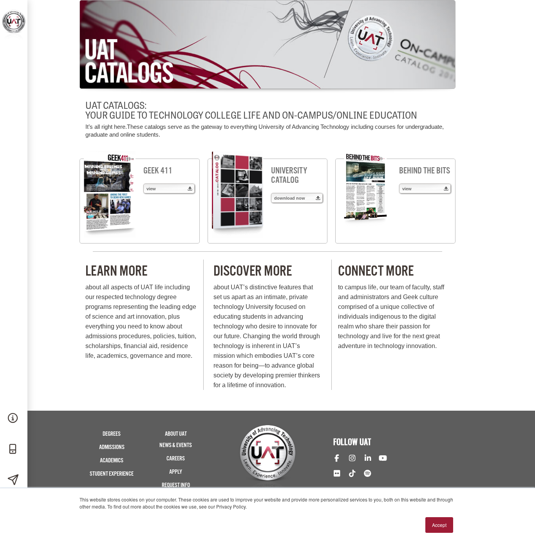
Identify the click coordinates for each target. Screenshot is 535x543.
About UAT (176, 434)
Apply (175, 472)
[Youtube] (383, 459)
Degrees (112, 434)
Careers (175, 458)
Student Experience (112, 474)
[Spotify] (367, 474)
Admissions (112, 447)
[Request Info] (13, 418)
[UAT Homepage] (14, 38)
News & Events (175, 445)
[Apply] (13, 480)
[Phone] (13, 449)
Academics (111, 460)
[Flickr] (336, 474)
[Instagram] (352, 459)
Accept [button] (439, 524)
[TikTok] (352, 474)
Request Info (176, 485)
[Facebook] (336, 459)
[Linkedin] (367, 459)
